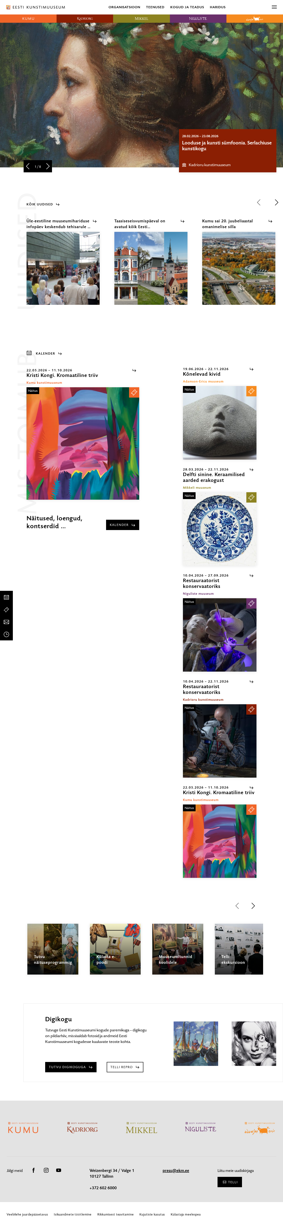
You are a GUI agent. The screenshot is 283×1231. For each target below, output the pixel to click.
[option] (227, 150)
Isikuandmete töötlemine (73, 1214)
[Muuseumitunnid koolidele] (177, 953)
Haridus (218, 7)
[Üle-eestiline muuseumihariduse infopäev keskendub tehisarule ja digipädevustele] (63, 272)
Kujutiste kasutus (152, 1214)
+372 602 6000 (103, 1188)
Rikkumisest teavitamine (115, 1214)
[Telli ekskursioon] (240, 953)
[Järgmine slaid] (48, 166)
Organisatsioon (124, 7)
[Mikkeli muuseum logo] (141, 18)
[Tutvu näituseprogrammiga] (52, 953)
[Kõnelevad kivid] (219, 422)
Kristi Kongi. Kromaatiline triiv (214, 143)
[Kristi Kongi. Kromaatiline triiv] (83, 443)
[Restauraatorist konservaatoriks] (219, 635)
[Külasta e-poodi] (115, 953)
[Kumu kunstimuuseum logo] (28, 18)
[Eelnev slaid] (27, 166)
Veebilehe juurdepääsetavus (27, 1214)
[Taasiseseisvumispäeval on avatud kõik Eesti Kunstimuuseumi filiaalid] (150, 272)
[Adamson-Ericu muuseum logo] (254, 18)
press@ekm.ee (176, 1170)
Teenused (155, 7)
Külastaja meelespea (186, 1214)
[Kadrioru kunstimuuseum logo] (85, 18)
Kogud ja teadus (187, 7)
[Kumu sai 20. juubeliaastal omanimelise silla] (238, 272)
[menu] (274, 7)
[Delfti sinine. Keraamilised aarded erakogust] (219, 529)
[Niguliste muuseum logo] (198, 18)
